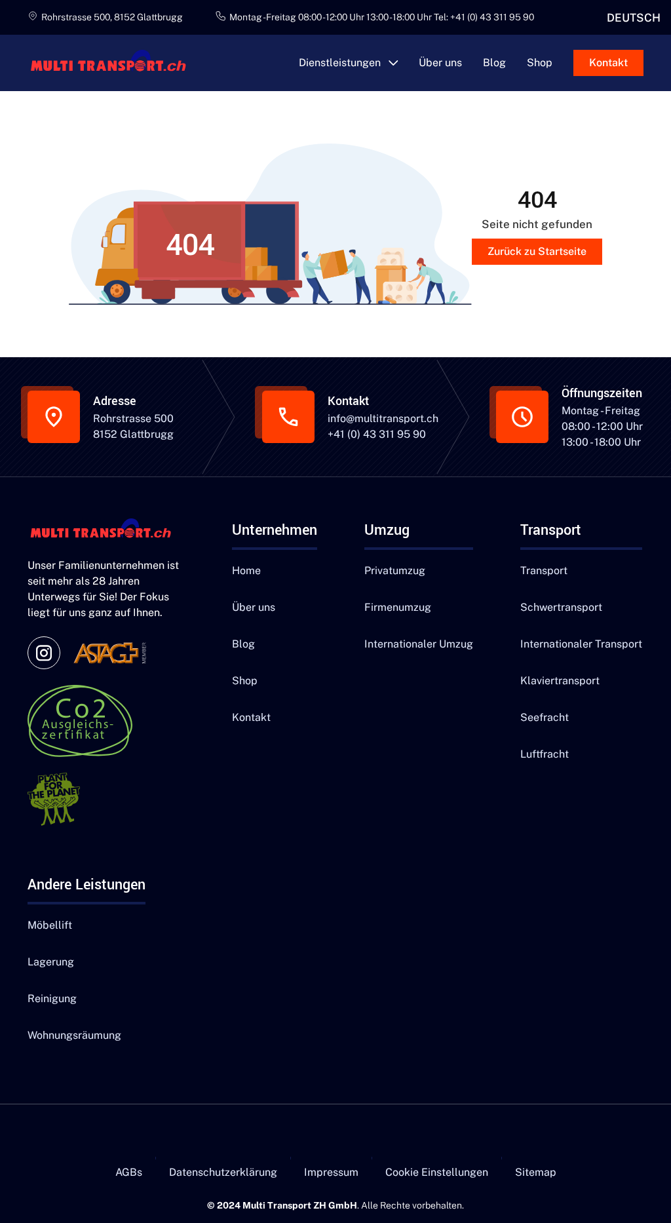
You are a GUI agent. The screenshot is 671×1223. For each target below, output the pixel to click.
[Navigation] (106, 530)
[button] (348, 63)
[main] (114, 63)
